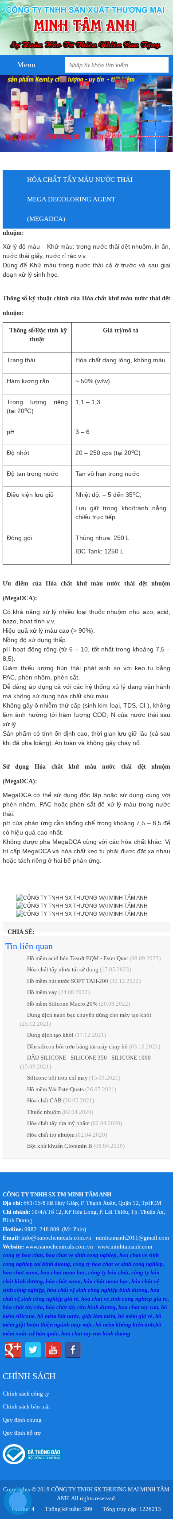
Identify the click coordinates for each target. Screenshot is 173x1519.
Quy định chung (22, 1420)
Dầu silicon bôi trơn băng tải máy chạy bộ (77, 1046)
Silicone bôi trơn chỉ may (57, 1077)
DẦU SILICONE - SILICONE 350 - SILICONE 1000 (89, 1057)
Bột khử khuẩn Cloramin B (59, 1145)
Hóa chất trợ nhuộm (51, 1134)
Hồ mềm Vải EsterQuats (55, 1089)
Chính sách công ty (26, 1393)
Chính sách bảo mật (26, 1406)
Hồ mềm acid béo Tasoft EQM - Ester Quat (78, 958)
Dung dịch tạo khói (50, 1035)
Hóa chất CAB (44, 1100)
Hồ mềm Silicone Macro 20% (62, 1003)
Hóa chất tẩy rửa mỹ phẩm (58, 1123)
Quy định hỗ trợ (22, 1432)
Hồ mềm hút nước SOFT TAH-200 (67, 981)
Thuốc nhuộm (44, 1112)
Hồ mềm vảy (42, 992)
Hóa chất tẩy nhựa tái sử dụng (63, 969)
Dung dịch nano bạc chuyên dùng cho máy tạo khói (89, 1014)
